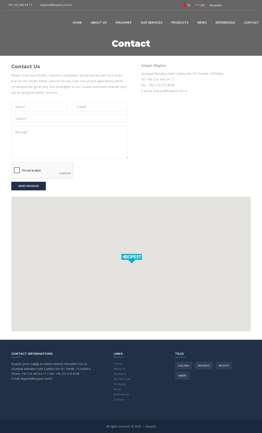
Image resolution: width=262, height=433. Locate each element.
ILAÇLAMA (183, 365)
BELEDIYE (224, 365)
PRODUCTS (179, 22)
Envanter (215, 5)
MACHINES (123, 22)
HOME (77, 22)
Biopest (20, 22)
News (117, 389)
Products (119, 384)
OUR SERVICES (151, 22)
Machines (120, 373)
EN (202, 5)
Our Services (122, 379)
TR (188, 5)
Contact (119, 399)
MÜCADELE (204, 365)
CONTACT (251, 22)
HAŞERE (182, 375)
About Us (119, 368)
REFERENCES (225, 22)
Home (118, 363)
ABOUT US (99, 22)
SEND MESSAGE (28, 186)
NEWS (202, 22)
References (121, 394)
